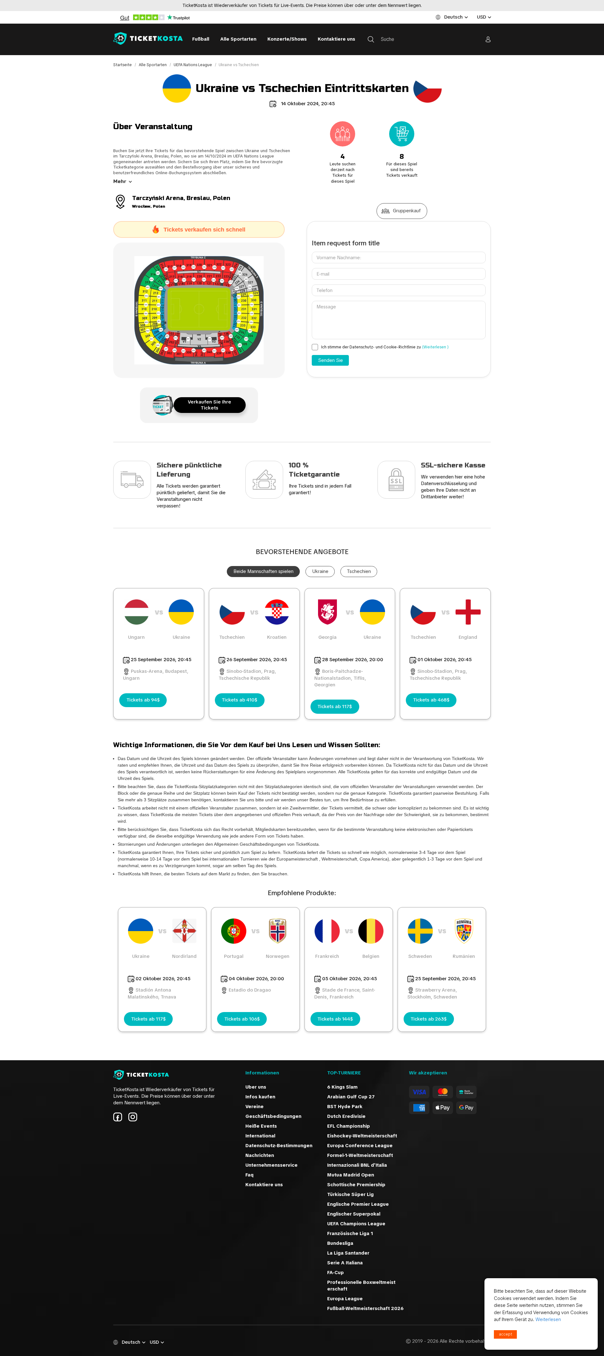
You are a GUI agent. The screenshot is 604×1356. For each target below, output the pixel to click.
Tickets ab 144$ (335, 1019)
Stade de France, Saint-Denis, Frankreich (344, 993)
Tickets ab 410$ (239, 700)
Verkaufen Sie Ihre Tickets (209, 405)
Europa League (345, 1299)
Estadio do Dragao (250, 990)
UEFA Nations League (193, 64)
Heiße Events (261, 1126)
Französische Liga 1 (350, 1233)
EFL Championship (348, 1126)
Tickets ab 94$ (143, 700)
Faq (249, 1175)
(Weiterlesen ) (435, 347)
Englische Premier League (358, 1204)
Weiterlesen (548, 1319)
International (260, 1136)
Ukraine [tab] (320, 571)
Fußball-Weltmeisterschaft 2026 (365, 1308)
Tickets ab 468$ (431, 700)
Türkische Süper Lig (350, 1194)
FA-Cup (335, 1272)
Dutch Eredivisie (346, 1116)
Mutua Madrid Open (350, 1175)
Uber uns (255, 1087)
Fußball (200, 39)
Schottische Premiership (356, 1184)
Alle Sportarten (238, 39)
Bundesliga (340, 1243)
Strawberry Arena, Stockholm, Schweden (432, 993)
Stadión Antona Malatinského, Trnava (152, 993)
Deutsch (453, 17)
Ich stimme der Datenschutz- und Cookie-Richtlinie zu (385, 347)
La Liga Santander (348, 1253)
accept (505, 1334)
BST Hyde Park (344, 1106)
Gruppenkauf (407, 211)
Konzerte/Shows (287, 39)
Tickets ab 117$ (334, 706)
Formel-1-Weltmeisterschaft (360, 1155)
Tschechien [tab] (359, 571)
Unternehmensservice (271, 1165)
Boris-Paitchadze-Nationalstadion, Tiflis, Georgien (340, 678)
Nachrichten (259, 1155)
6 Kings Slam (342, 1087)
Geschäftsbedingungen (273, 1116)
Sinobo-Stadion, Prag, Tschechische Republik (247, 674)
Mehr (119, 181)
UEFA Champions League (356, 1224)
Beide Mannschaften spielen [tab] (263, 571)
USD (481, 17)
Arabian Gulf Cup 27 (351, 1097)
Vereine (254, 1106)
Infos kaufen (260, 1097)
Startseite (123, 64)
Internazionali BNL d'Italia (357, 1165)
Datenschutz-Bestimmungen (278, 1145)
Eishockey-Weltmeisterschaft (362, 1136)
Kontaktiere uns (336, 39)
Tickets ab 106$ (242, 1019)
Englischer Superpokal (353, 1214)
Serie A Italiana (345, 1263)
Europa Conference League (360, 1145)
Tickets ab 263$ (429, 1019)
